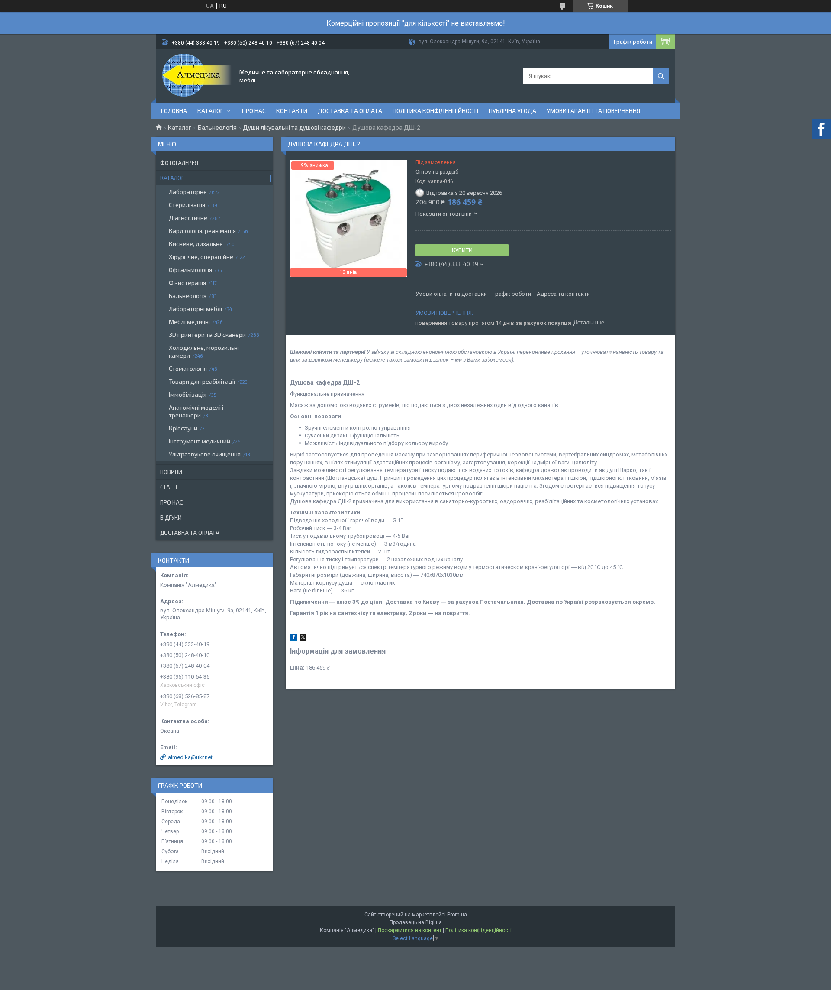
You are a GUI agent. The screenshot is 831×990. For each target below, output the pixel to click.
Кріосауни (183, 428)
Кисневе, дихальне (196, 243)
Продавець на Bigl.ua (416, 922)
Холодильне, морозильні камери (204, 351)
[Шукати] (661, 76)
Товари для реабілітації (202, 381)
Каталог (210, 110)
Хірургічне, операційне (201, 256)
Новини (171, 472)
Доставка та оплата (350, 110)
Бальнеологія (217, 127)
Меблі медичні (189, 321)
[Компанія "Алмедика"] (197, 75)
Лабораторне (188, 191)
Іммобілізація (187, 394)
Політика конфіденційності (435, 110)
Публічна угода (512, 110)
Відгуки (171, 517)
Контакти (291, 110)
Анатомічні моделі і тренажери (196, 411)
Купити (462, 250)
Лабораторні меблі (195, 308)
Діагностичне (188, 217)
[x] (303, 638)
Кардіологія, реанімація (202, 230)
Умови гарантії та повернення (593, 110)
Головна (174, 110)
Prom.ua (457, 915)
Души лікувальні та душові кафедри (294, 127)
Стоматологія (188, 368)
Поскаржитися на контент (409, 930)
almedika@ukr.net (190, 757)
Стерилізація (187, 204)
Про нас (254, 110)
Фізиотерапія (187, 282)
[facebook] (293, 638)
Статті (168, 487)
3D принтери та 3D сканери (207, 334)
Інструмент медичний (199, 441)
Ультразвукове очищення (205, 454)
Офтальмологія (190, 269)
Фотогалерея (179, 162)
